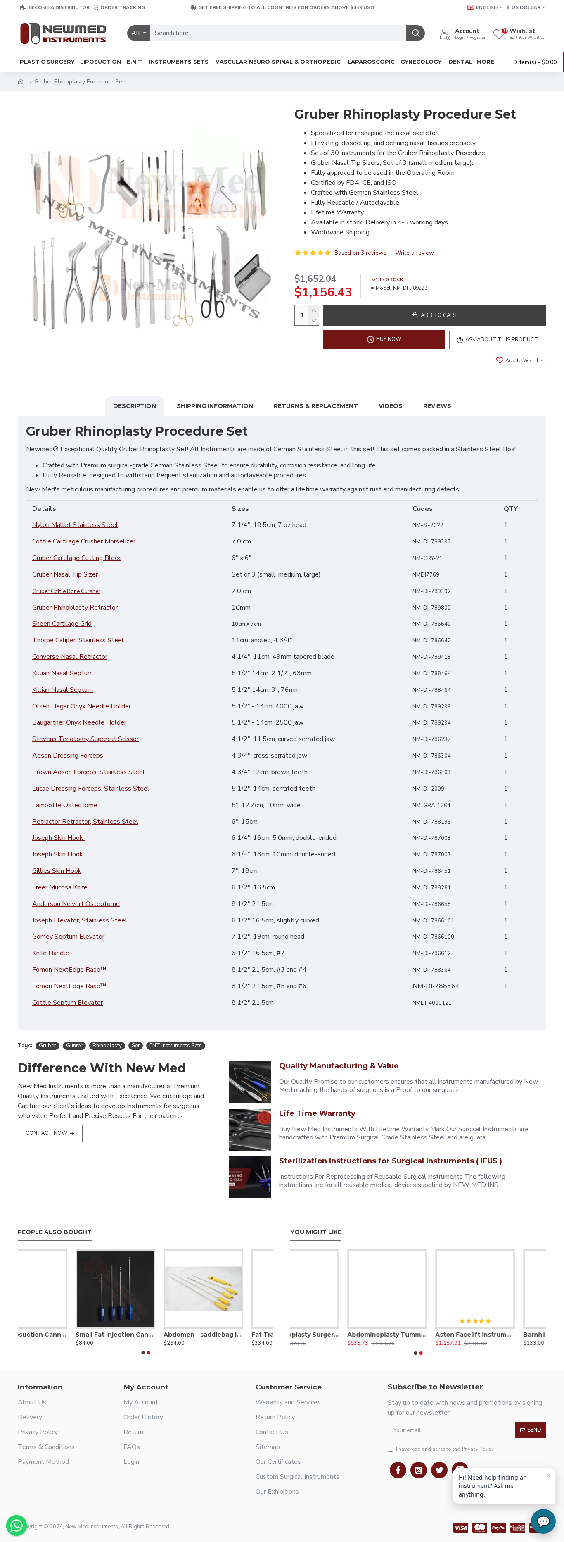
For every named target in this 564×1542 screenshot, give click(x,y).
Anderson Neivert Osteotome (76, 903)
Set (136, 1045)
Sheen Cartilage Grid (62, 623)
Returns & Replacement (316, 406)
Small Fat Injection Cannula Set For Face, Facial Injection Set (57, 1334)
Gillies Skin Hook (56, 870)
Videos (391, 406)
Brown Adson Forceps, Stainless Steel (88, 772)
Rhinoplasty (107, 1045)
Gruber (47, 1045)
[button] (143, 1352)
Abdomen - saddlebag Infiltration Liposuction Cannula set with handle (145, 1334)
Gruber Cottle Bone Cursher (66, 591)
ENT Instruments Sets (175, 1045)
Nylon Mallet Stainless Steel (75, 524)
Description (134, 406)
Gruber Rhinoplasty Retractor (75, 607)
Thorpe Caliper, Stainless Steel (78, 640)
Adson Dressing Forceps (67, 755)
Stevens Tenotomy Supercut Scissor (85, 739)
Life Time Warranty (317, 1113)
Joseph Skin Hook (58, 837)
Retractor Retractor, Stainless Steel (85, 821)
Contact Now (46, 1133)
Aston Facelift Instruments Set (418, 1334)
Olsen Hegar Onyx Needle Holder (81, 706)
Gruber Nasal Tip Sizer (65, 574)
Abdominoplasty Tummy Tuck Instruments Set (330, 1334)
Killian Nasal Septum (62, 673)
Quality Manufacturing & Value (339, 1065)
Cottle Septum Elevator (67, 1002)
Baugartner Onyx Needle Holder (79, 722)
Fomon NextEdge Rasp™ (69, 969)
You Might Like (315, 1232)
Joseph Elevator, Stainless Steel (79, 920)
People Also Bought (55, 1232)
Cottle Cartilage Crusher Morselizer (83, 541)
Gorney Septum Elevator (68, 936)
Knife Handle (50, 953)
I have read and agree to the (444, 1449)
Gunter (74, 1045)
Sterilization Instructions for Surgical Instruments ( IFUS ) (390, 1160)
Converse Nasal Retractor (69, 656)
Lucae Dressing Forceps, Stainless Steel (90, 788)
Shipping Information (215, 406)
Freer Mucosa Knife (60, 887)
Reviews (437, 406)
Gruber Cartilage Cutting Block (76, 557)
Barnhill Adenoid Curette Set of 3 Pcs (506, 1334)
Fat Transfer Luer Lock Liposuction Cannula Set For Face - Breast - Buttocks (233, 1334)
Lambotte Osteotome (64, 805)
